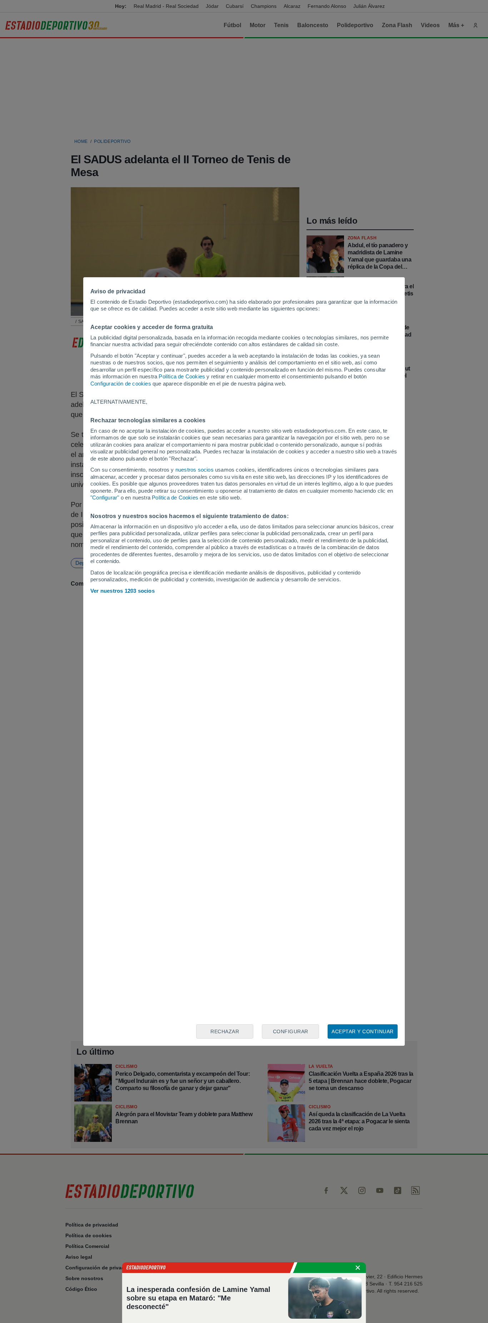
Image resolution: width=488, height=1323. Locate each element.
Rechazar (224, 1031)
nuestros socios (194, 470)
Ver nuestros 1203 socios (122, 591)
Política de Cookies (182, 376)
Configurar (290, 1031)
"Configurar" (104, 497)
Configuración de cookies (120, 384)
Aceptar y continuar (363, 1031)
